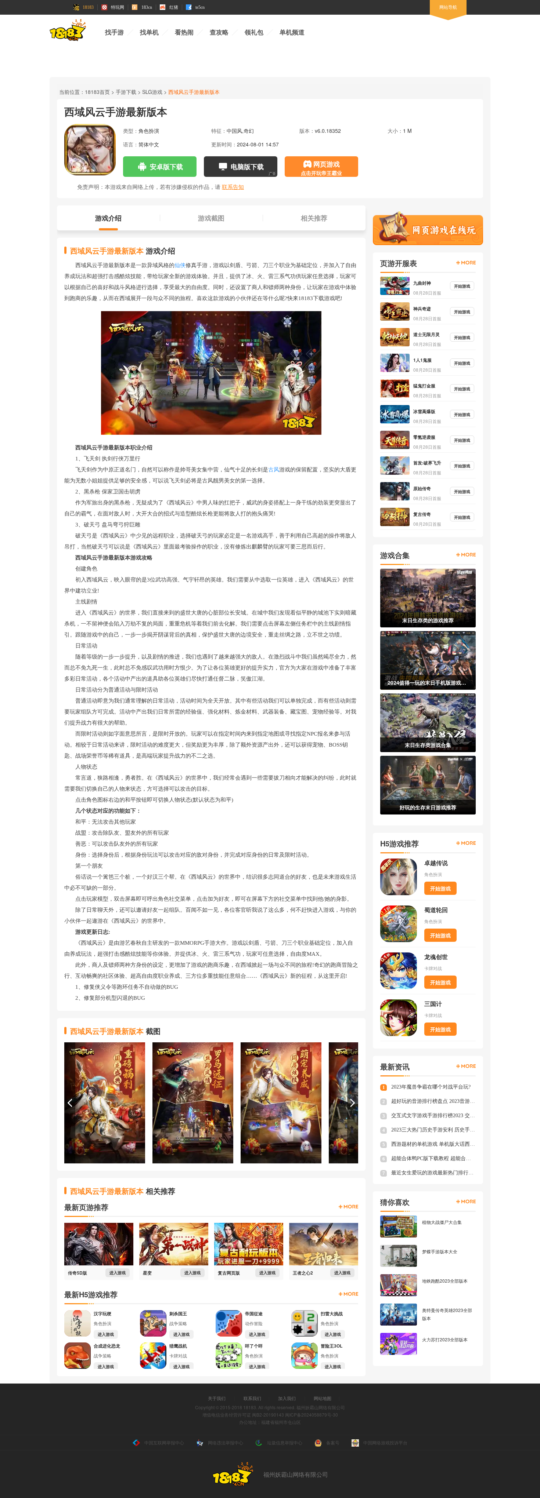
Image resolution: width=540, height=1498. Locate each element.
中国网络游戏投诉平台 (385, 1442)
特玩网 (117, 7)
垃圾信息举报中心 (284, 1442)
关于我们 (217, 1398)
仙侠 (180, 265)
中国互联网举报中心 (164, 1442)
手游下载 (126, 91)
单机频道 (292, 32)
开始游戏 (440, 888)
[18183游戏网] (68, 31)
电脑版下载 (247, 166)
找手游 (114, 32)
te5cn (200, 7)
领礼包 (254, 32)
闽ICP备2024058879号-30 (311, 1414)
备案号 (332, 1442)
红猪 (173, 7)
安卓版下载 (166, 166)
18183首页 (97, 91)
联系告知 (233, 186)
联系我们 (252, 1398)
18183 (88, 7)
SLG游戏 (152, 91)
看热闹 (184, 32)
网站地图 (322, 1398)
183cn (146, 7)
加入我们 (287, 1398)
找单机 (149, 32)
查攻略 (219, 32)
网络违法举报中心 (225, 1442)
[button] (69, 1102)
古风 (273, 470)
